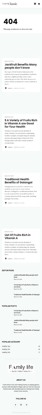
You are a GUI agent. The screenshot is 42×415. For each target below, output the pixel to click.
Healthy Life (9, 117)
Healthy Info (9, 176)
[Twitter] (26, 405)
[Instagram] (21, 405)
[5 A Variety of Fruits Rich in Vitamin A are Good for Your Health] (21, 104)
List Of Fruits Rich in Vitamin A (17, 236)
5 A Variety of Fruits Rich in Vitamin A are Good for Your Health (21, 123)
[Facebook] (15, 405)
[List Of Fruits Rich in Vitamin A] (21, 219)
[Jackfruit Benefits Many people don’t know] (21, 48)
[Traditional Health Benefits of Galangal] (21, 163)
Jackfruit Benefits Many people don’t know (21, 66)
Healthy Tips (9, 61)
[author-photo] (6, 88)
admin (10, 88)
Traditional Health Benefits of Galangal (18, 180)
